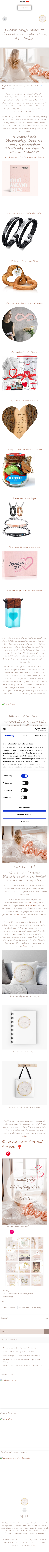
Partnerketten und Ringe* (24, 498)
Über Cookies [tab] (40, 736)
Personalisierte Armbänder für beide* (24, 213)
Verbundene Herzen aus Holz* (24, 261)
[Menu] (4, 18)
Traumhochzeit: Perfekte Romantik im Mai (20, 1348)
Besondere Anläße (26, 1294)
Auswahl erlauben (24, 814)
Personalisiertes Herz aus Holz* (24, 401)
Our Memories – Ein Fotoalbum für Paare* (24, 157)
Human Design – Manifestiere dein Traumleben (21, 1356)
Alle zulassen (24, 808)
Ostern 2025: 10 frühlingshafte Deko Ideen (19, 1352)
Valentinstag (7, 1297)
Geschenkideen (24, 1307)
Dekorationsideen (9, 1294)
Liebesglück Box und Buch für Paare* (24, 449)
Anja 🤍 (7, 86)
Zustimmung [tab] (9, 736)
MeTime (16, 914)
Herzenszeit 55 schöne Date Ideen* (24, 547)
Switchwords (30, 905)
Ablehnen (25, 821)
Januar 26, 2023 (22, 86)
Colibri (34, 1546)
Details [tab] (24, 736)
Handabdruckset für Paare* (24, 352)
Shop (25, 946)
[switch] (25, 783)
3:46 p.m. (37, 86)
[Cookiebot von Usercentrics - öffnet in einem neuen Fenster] (35, 729)
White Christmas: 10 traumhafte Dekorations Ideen (22, 1366)
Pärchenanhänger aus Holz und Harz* (24, 590)
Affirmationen (30, 902)
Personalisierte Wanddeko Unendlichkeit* (24, 303)
